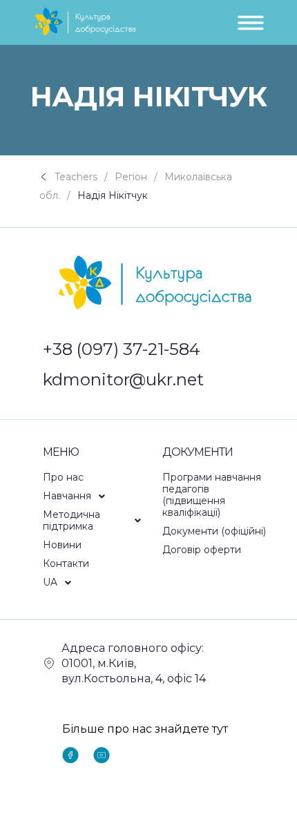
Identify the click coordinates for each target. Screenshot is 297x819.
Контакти (66, 563)
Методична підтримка (71, 520)
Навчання (67, 496)
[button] (96, 496)
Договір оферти (201, 549)
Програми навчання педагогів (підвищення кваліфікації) (211, 495)
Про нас (63, 477)
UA (50, 582)
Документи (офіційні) (214, 531)
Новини (62, 545)
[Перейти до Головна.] (47, 177)
